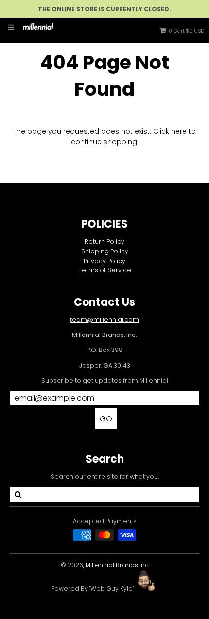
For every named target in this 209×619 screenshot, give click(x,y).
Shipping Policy (104, 251)
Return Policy (104, 241)
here (179, 131)
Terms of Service (104, 270)
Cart (186, 30)
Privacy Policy (104, 261)
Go (106, 418)
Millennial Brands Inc (117, 565)
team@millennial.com (104, 320)
